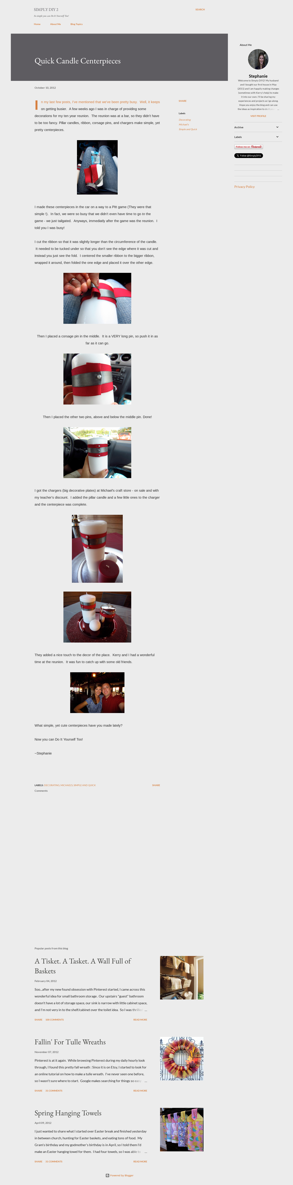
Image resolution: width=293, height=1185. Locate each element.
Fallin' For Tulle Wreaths (70, 1042)
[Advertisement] (92, 904)
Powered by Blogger (121, 1175)
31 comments (53, 1090)
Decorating (185, 119)
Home (37, 24)
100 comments (54, 1019)
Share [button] (183, 100)
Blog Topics (77, 24)
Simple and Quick (188, 129)
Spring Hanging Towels (68, 1113)
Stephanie (258, 76)
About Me (55, 24)
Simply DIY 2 (46, 9)
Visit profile (258, 116)
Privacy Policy (244, 187)
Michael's (184, 124)
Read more (140, 1019)
